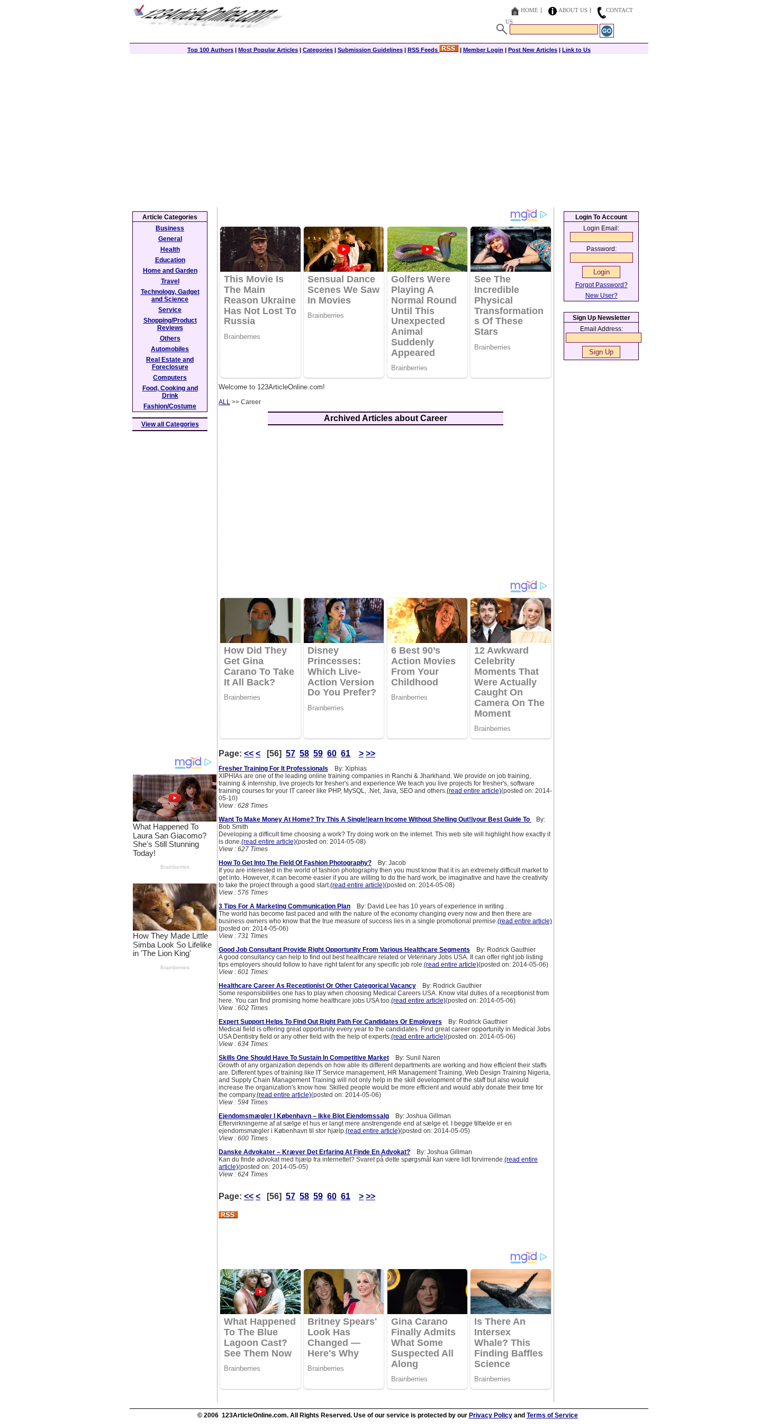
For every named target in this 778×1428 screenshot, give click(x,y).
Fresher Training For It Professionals (273, 768)
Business (170, 228)
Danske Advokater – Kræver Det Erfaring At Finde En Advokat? (314, 1152)
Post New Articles (532, 50)
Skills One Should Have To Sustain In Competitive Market (304, 1057)
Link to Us (576, 50)
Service (170, 310)
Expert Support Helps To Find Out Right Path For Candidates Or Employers (330, 1021)
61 (345, 753)
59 (318, 753)
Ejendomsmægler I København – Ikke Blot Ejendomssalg (304, 1116)
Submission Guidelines (370, 50)
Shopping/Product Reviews (170, 324)
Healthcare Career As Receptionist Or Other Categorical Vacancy (317, 985)
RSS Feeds (423, 50)
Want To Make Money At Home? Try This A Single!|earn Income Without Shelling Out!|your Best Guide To (375, 819)
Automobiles (170, 349)
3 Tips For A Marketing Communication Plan (284, 906)
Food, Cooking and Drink (170, 392)
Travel (170, 281)
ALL (224, 402)
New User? (601, 295)
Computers (170, 377)
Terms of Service (552, 1415)
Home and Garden (170, 270)
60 (332, 753)
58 (304, 753)
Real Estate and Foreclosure (170, 363)
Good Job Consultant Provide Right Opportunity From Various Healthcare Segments (344, 949)
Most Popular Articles (268, 50)
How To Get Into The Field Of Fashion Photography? (295, 863)
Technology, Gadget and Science (170, 295)
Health (170, 249)
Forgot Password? (601, 285)
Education (170, 260)
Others (170, 338)
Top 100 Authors (210, 50)
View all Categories (170, 424)
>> (370, 753)
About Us (572, 10)
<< (249, 753)
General (170, 239)
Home (529, 10)
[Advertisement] (389, 128)
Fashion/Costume (169, 406)
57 (290, 753)
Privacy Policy (490, 1415)
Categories (318, 50)
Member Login (483, 50)
